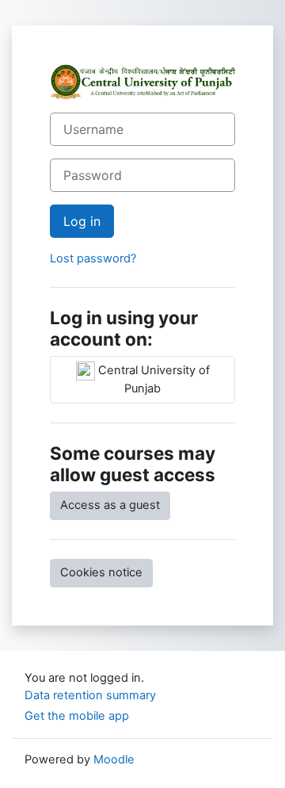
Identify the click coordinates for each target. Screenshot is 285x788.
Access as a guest (110, 505)
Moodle (114, 759)
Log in (82, 221)
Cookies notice (101, 572)
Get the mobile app (77, 716)
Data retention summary (90, 695)
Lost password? (93, 258)
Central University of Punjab (152, 379)
